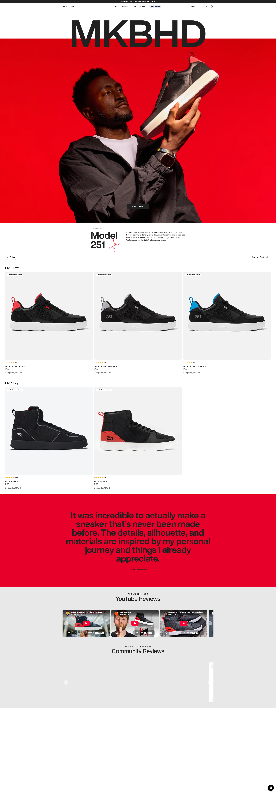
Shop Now (138, 206)
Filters (12, 257)
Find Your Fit (155, 6)
